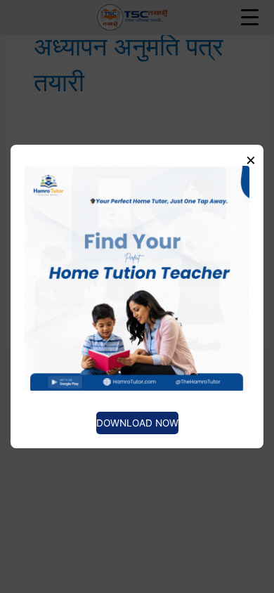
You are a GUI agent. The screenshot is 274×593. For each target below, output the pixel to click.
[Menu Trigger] (250, 16)
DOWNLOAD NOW (137, 423)
